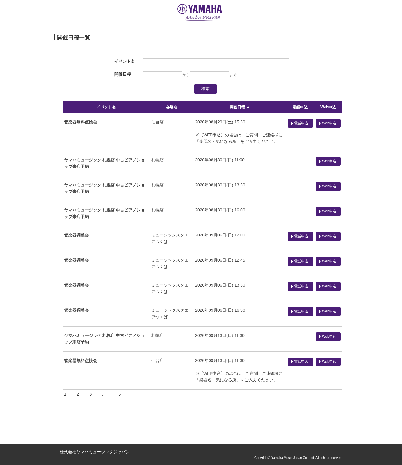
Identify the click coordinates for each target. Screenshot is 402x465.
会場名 (171, 107)
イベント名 (106, 107)
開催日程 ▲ (240, 107)
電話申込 (300, 107)
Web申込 (328, 107)
